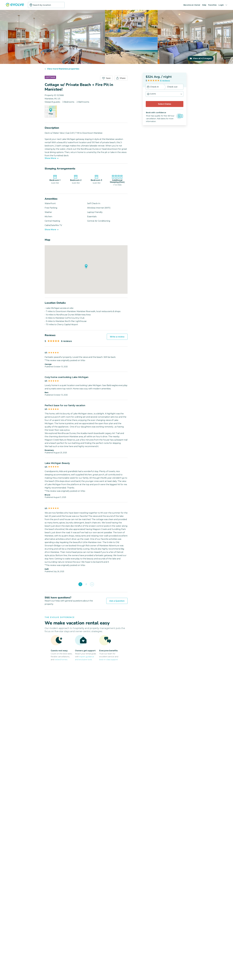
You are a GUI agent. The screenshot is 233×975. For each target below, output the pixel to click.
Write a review (117, 337)
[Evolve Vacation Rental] (15, 6)
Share (122, 78)
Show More (50, 158)
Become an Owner (191, 5)
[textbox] (46, 5)
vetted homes (61, 659)
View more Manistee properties (63, 69)
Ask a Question (117, 601)
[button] (164, 94)
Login (221, 5)
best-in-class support (108, 659)
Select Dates (164, 104)
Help (204, 5)
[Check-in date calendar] (148, 87)
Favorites (212, 5)
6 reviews (165, 81)
